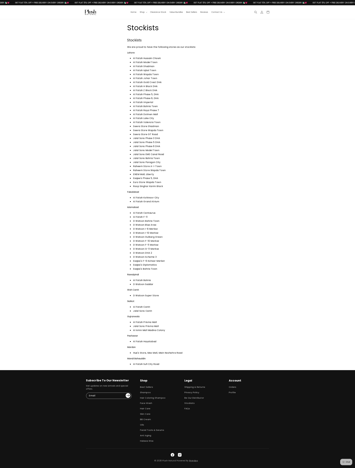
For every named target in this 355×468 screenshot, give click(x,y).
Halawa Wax (147, 440)
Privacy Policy (191, 392)
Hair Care (145, 408)
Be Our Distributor (194, 397)
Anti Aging (145, 435)
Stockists (189, 403)
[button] (143, 12)
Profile (232, 392)
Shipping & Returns (194, 387)
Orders (232, 387)
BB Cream (145, 419)
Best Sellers (146, 387)
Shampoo (145, 392)
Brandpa (193, 460)
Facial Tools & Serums (152, 430)
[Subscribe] (128, 395)
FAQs (187, 408)
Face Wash (146, 403)
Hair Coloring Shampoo (153, 397)
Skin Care (145, 413)
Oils (142, 424)
